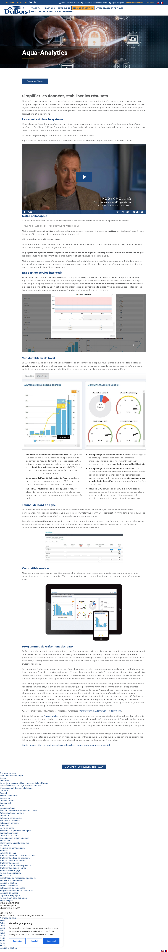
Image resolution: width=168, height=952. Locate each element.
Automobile (5, 840)
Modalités (4, 845)
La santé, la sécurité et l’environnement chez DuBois (24, 783)
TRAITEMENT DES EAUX (15, 2)
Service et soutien (83, 8)
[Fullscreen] (127, 212)
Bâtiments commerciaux (11, 818)
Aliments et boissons (10, 820)
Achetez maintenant (134, 3)
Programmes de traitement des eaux (17, 890)
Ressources (5, 875)
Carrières (150, 3)
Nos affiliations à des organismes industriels (20, 785)
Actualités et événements (11, 880)
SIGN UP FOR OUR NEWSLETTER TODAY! (84, 767)
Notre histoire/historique (11, 775)
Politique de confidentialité (12, 848)
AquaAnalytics (51, 716)
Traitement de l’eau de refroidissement (18, 855)
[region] (34, 933)
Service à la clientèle (9, 885)
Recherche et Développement (13, 898)
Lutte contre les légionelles (12, 888)
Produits (36, 8)
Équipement (64, 8)
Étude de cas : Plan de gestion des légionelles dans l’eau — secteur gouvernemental (66, 745)
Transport (4, 825)
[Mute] (117, 212)
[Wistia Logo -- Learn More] (138, 212)
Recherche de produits (10, 873)
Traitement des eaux (9, 863)
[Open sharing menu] (122, 212)
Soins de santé (7, 828)
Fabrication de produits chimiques (15, 830)
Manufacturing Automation (92, 711)
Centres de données (9, 835)
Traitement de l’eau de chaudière (15, 858)
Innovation (4, 780)
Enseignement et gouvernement (14, 838)
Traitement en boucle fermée (13, 868)
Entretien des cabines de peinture (15, 865)
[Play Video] (24, 212)
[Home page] (16, 13)
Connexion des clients (70, 3)
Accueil (3, 793)
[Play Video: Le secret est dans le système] (84, 177)
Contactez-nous (7, 800)
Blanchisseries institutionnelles (14, 843)
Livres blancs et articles (109, 8)
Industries (49, 8)
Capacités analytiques (10, 895)
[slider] (73, 212)
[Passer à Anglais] (158, 3)
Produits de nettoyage (10, 870)
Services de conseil (9, 893)
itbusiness (116, 711)
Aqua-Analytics (117, 3)
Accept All (51, 941)
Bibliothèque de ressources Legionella (52, 11)
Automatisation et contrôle (12, 813)
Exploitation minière (9, 833)
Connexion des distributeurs (95, 3)
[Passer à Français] (161, 3)
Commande (5, 798)
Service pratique (7, 808)
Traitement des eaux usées (12, 860)
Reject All (34, 941)
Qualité (3, 778)
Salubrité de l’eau (8, 853)
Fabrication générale (9, 823)
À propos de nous (8, 773)
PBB (2, 805)
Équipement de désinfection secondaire (18, 810)
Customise (17, 941)
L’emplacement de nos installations (16, 788)
